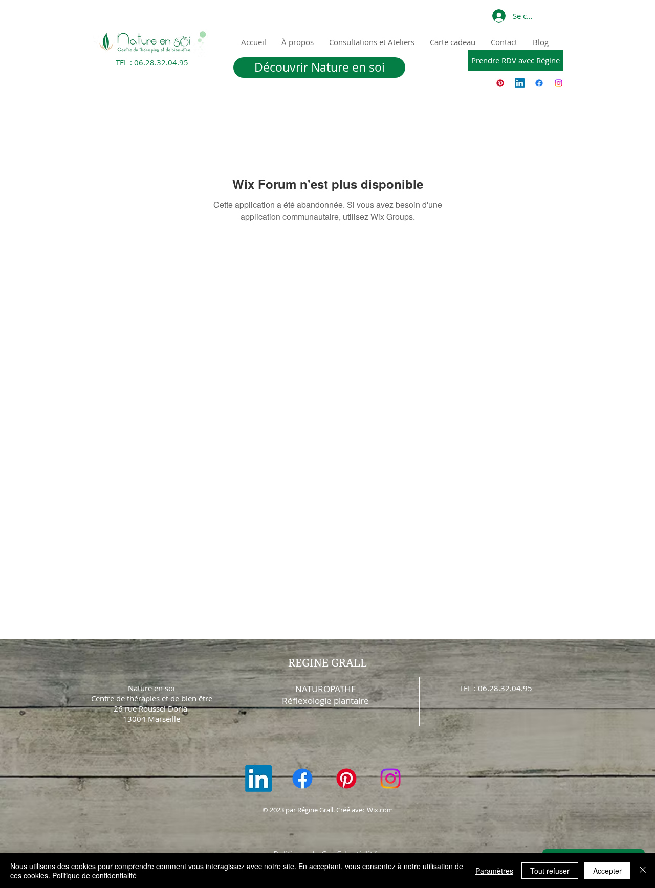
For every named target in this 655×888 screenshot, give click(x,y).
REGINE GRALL (327, 663)
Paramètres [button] (494, 870)
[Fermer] (643, 870)
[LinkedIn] (520, 83)
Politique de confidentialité (94, 875)
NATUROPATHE (325, 689)
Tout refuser (550, 870)
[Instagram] (558, 83)
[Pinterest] (500, 83)
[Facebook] (539, 83)
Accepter (607, 870)
